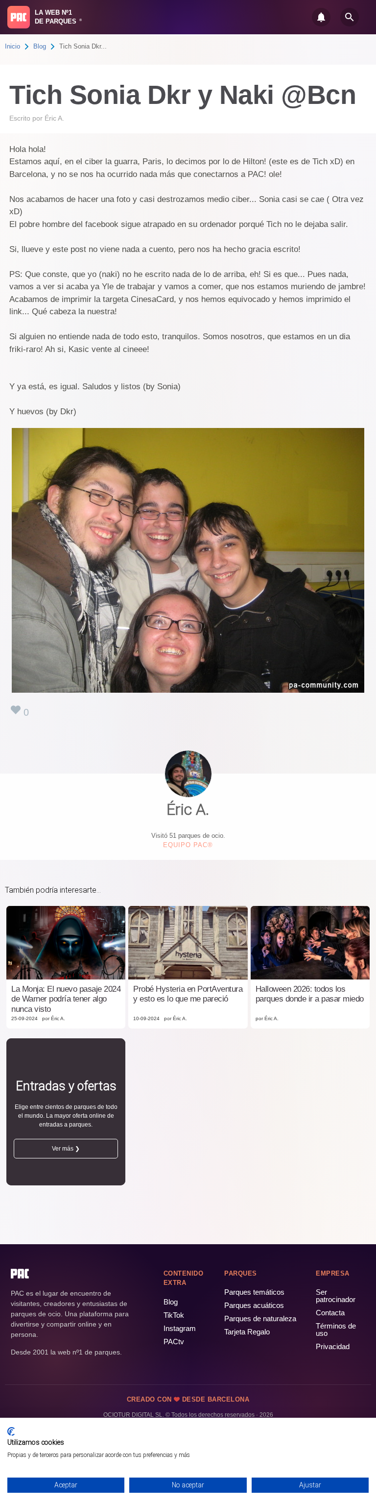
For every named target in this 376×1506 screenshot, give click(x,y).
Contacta (330, 1312)
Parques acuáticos (254, 1305)
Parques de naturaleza (260, 1318)
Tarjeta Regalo (247, 1332)
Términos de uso (336, 1329)
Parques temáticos (254, 1292)
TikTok (174, 1315)
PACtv (174, 1341)
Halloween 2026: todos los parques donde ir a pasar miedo (310, 994)
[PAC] (18, 17)
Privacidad (333, 1346)
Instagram (180, 1328)
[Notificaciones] (321, 17)
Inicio (12, 46)
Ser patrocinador (335, 1296)
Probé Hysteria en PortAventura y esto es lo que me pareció (187, 994)
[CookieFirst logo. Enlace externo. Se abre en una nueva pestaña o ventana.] (11, 1431)
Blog (39, 46)
